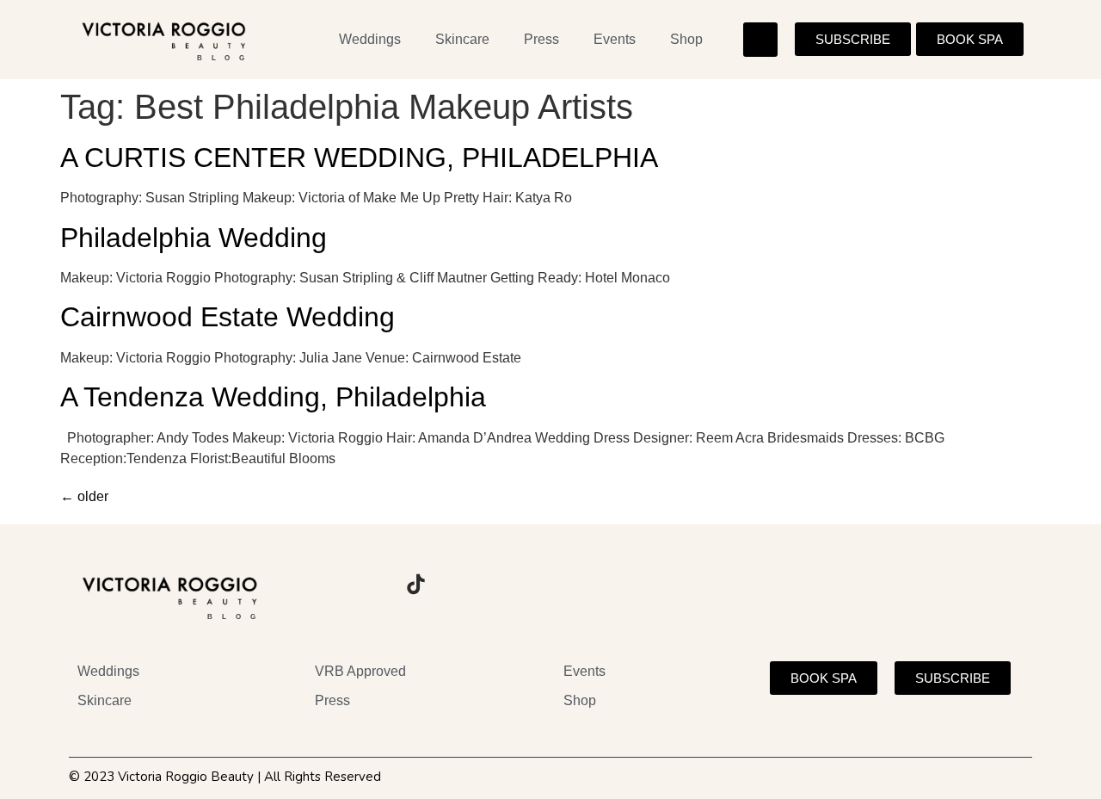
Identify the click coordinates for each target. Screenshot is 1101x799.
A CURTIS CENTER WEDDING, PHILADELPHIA (359, 157)
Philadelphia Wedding (193, 237)
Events (615, 39)
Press (541, 39)
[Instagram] (320, 584)
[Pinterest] (462, 584)
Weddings (370, 39)
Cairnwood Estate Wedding (227, 316)
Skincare (462, 39)
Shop (686, 39)
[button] (760, 39)
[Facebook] (368, 584)
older (84, 496)
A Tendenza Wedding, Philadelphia (273, 396)
